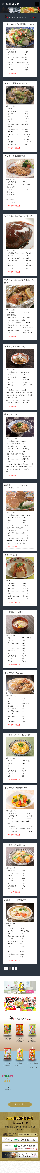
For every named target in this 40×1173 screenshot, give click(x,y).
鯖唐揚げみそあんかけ (14, 346)
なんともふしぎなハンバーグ (18, 216)
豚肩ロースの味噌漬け (14, 156)
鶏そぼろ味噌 (10, 555)
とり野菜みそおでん (13, 672)
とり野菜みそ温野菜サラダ (17, 787)
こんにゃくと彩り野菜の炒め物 (19, 24)
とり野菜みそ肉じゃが (14, 845)
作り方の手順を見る (14, 73)
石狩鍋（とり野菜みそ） (15, 900)
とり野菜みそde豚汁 (13, 612)
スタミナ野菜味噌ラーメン (17, 83)
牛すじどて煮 (10, 414)
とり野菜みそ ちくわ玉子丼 (17, 735)
